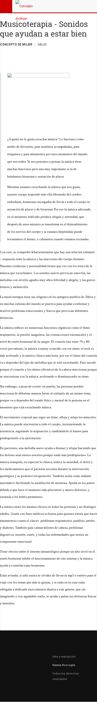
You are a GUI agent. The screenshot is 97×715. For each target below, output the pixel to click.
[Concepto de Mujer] (25, 6)
